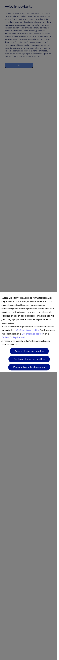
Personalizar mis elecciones (29, 367)
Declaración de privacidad (12, 337)
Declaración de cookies (32, 334)
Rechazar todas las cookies (29, 359)
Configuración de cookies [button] (27, 330)
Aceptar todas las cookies (29, 351)
